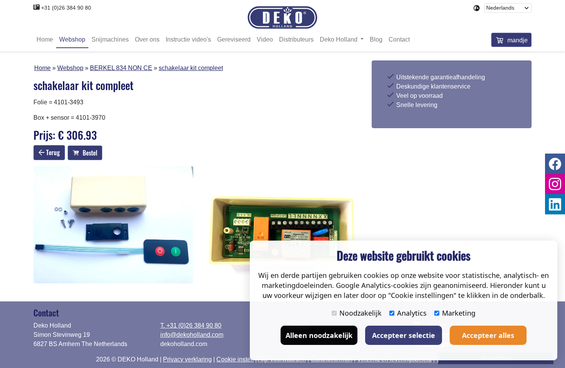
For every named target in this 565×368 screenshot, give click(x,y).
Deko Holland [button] (339, 39)
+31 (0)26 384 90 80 (66, 8)
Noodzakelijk (360, 313)
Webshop (72, 39)
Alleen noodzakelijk (319, 335)
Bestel (90, 152)
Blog (376, 39)
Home (45, 39)
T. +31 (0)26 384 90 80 (190, 325)
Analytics (412, 313)
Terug (52, 152)
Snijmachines (110, 39)
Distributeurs (296, 39)
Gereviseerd (234, 39)
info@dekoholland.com (191, 334)
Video (265, 39)
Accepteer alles (488, 335)
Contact (399, 39)
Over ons (147, 39)
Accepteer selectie (403, 335)
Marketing (458, 313)
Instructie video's (188, 39)
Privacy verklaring (187, 359)
